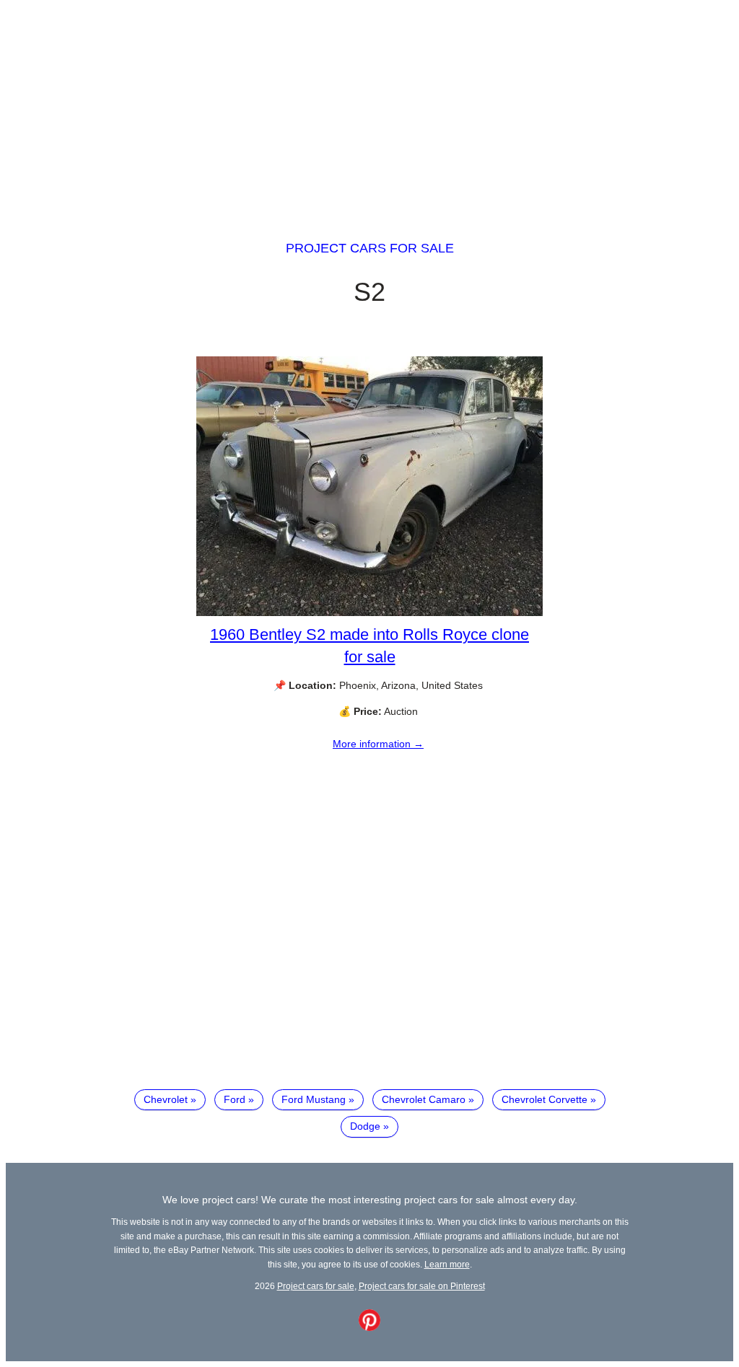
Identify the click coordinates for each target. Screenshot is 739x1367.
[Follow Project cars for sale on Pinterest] (369, 1327)
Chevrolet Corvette (544, 1099)
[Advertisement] (369, 107)
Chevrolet (166, 1099)
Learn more (447, 1264)
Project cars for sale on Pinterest (422, 1286)
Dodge (365, 1126)
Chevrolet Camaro (423, 1099)
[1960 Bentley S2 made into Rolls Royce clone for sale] (369, 612)
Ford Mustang (313, 1099)
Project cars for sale (370, 248)
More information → (378, 744)
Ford (234, 1099)
